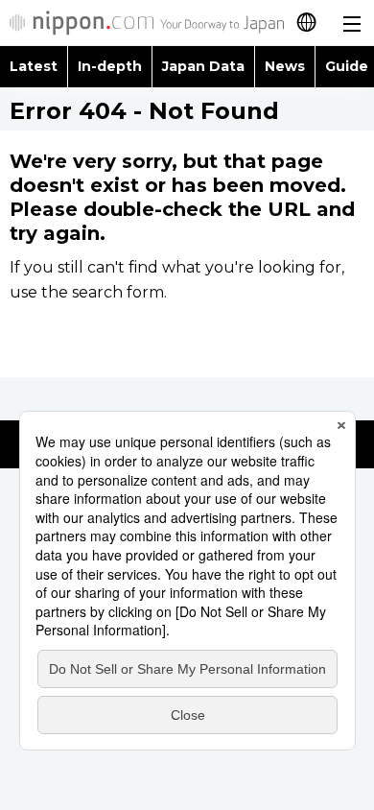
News (285, 66)
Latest (34, 66)
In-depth (110, 66)
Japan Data (203, 66)
